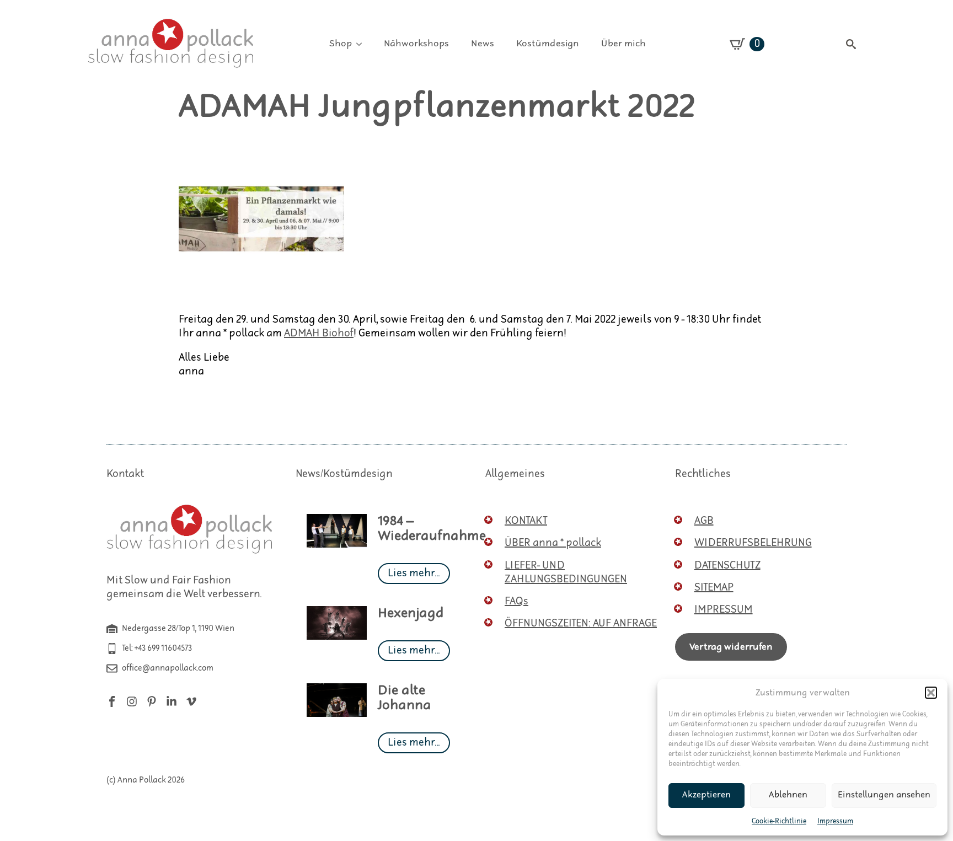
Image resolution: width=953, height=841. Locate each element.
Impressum (835, 821)
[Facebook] (111, 701)
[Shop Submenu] (362, 44)
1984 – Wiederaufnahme (432, 529)
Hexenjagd (411, 613)
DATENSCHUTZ (727, 565)
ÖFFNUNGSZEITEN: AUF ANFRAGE (581, 623)
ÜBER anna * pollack (553, 543)
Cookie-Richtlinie (779, 821)
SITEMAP (714, 587)
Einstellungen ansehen (884, 795)
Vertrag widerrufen (731, 646)
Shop (340, 43)
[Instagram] (131, 701)
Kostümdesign (547, 43)
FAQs (516, 601)
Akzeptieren (706, 795)
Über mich (623, 43)
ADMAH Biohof (319, 333)
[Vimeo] (191, 701)
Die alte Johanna (404, 698)
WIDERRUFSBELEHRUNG (753, 543)
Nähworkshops (416, 43)
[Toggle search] (851, 44)
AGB (704, 521)
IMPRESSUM (723, 609)
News (482, 43)
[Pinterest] (151, 701)
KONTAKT (526, 521)
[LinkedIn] (171, 701)
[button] (930, 692)
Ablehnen (788, 795)
